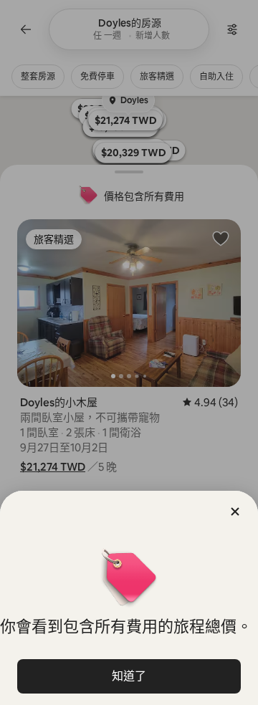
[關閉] (235, 511)
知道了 (129, 676)
